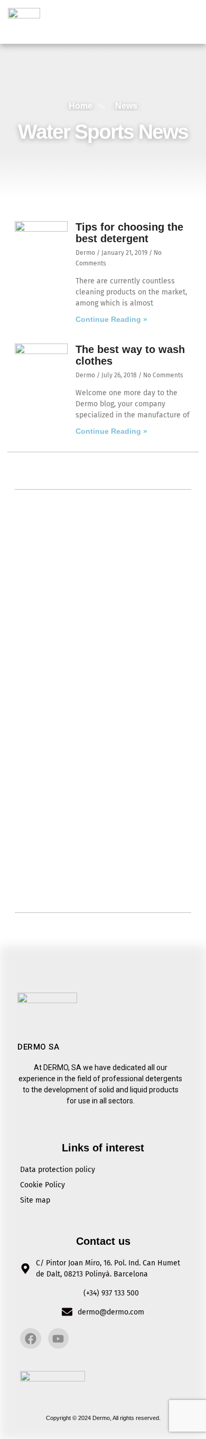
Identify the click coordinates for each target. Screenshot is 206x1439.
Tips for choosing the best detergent (129, 232)
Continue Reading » (111, 319)
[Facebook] (30, 1338)
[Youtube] (58, 1338)
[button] (188, 22)
